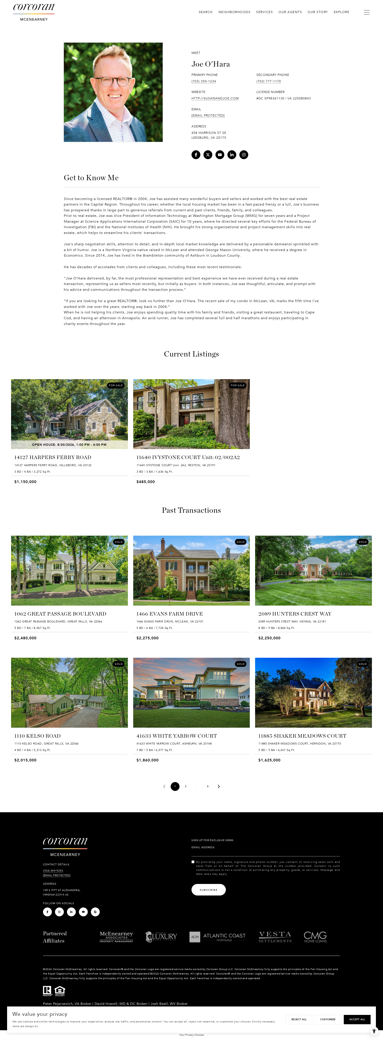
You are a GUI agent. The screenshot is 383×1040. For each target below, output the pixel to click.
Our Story (318, 12)
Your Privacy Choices (191, 1035)
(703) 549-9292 (53, 870)
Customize (328, 1019)
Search (206, 12)
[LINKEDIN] (231, 154)
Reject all (299, 1019)
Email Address (203, 847)
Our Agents (290, 12)
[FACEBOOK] (196, 154)
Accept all (357, 1019)
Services (264, 12)
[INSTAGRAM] (243, 154)
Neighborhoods (235, 12)
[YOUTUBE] (219, 154)
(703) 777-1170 (268, 81)
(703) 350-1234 (204, 81)
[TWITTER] (207, 154)
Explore (342, 12)
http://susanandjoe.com (215, 98)
